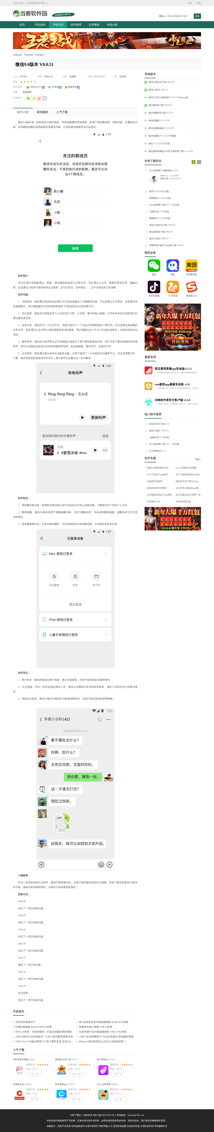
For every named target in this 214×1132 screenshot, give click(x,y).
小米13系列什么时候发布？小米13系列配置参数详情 (44, 1036)
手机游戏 (40, 24)
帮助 (199, 3)
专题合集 (112, 24)
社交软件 (27, 92)
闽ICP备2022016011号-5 (104, 1115)
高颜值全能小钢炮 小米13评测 (95, 1027)
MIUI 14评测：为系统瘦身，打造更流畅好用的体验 (43, 1031)
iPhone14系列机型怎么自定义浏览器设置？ (102, 1041)
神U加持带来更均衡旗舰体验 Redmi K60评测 (103, 1022)
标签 (190, 3)
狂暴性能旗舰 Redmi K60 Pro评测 (33, 1027)
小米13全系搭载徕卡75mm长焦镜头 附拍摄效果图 (106, 1036)
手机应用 (58, 24)
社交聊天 (39, 55)
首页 (22, 24)
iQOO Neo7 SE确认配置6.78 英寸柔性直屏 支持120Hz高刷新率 (44, 1041)
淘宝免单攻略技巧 (25, 1022)
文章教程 (94, 24)
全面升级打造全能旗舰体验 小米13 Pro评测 (102, 1031)
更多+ (198, 459)
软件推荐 (76, 24)
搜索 (197, 16)
